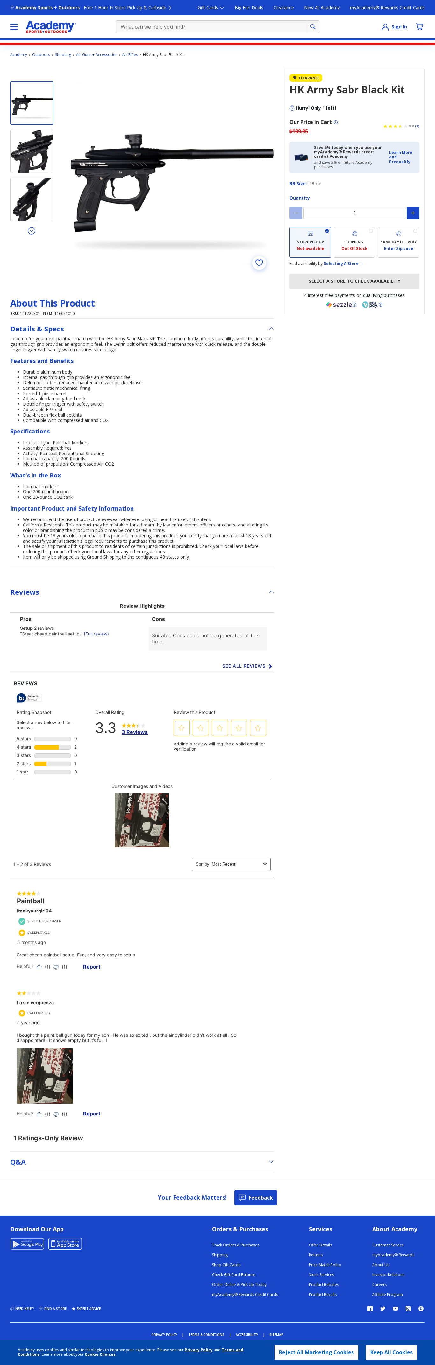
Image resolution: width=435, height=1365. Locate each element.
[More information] (335, 122)
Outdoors (41, 55)
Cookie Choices (100, 1354)
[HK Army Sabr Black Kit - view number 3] (32, 199)
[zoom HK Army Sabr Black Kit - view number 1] (169, 173)
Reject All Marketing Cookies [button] (316, 1352)
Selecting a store (341, 263)
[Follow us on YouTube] (395, 1308)
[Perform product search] (313, 26)
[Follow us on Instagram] (408, 1308)
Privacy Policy (199, 1350)
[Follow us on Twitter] (383, 1308)
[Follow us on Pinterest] (421, 1308)
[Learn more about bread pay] (372, 305)
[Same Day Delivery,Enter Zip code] (398, 242)
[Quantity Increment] (413, 213)
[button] (402, 157)
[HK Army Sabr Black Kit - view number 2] (32, 151)
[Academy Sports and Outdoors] (51, 26)
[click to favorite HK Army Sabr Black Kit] (259, 263)
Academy (18, 55)
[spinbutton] (354, 213)
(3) (417, 126)
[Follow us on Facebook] (370, 1308)
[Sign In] (385, 27)
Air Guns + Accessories (96, 55)
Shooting (63, 55)
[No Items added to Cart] (420, 26)
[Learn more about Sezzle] (341, 305)
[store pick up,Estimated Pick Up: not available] (310, 242)
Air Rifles (130, 55)
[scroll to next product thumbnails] (32, 230)
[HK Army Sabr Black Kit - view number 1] (32, 103)
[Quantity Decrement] (295, 213)
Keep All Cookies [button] (391, 1352)
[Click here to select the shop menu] (14, 27)
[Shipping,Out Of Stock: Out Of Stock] (354, 242)
